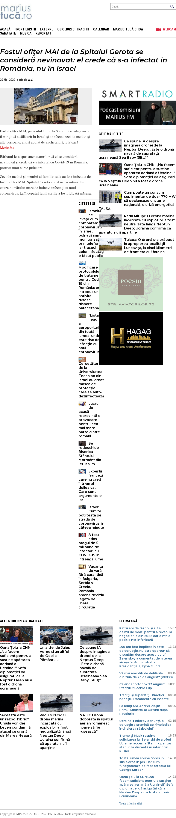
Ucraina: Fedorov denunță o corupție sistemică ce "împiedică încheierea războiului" (145, 724)
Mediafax (7, 147)
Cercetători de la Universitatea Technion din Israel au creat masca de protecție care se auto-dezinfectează (91, 380)
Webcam (169, 29)
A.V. (30, 79)
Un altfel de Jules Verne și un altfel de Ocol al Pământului (55, 654)
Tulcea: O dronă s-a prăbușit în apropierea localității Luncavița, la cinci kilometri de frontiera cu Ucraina (149, 246)
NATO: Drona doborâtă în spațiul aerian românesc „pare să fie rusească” (96, 723)
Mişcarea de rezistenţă (39, 12)
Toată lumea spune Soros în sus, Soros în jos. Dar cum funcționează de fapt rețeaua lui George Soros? (145, 764)
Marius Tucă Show (128, 29)
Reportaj (43, 33)
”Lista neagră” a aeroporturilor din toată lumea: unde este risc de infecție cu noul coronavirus (91, 333)
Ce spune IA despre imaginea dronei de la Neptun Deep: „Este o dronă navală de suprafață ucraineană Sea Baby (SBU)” (136, 149)
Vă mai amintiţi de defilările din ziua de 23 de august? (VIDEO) (146, 675)
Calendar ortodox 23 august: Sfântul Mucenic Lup (142, 686)
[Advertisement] (36, 229)
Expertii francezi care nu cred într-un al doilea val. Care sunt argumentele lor (91, 485)
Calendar (101, 29)
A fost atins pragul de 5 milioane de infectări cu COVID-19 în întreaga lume (91, 547)
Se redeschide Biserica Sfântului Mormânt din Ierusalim (90, 453)
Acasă (5, 29)
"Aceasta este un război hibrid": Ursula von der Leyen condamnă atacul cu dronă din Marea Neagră (16, 725)
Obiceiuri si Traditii (73, 29)
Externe (46, 29)
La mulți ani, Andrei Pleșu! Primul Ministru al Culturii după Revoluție (143, 710)
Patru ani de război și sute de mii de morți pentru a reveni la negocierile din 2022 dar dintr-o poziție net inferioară (145, 634)
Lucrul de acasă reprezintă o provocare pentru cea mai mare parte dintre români (89, 419)
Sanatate (8, 33)
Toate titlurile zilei (130, 803)
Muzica (26, 33)
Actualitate (33, 621)
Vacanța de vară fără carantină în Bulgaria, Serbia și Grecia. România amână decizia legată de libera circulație (91, 586)
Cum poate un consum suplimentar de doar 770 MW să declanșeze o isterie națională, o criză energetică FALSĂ (137, 200)
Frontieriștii (25, 29)
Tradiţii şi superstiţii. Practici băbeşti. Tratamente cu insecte (144, 697)
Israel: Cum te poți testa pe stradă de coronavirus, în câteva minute (91, 517)
